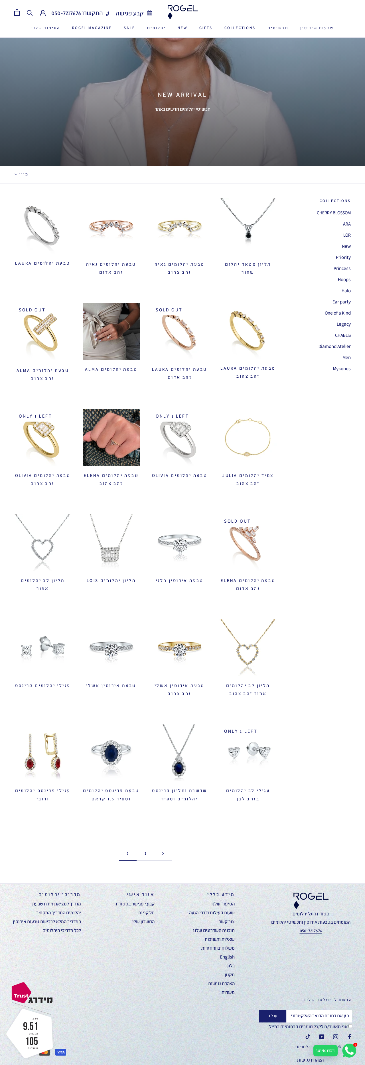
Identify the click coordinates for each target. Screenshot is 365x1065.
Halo (346, 291)
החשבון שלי (143, 922)
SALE (129, 28)
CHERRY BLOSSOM (334, 213)
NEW (182, 28)
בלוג (231, 966)
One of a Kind (338, 313)
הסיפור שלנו (45, 28)
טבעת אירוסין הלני (180, 581)
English (227, 957)
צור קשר (227, 922)
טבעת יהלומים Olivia (180, 476)
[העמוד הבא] (163, 854)
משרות (228, 993)
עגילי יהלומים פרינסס (43, 686)
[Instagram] (335, 1037)
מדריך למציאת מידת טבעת (56, 904)
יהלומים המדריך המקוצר (58, 913)
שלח (272, 1016)
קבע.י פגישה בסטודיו (135, 904)
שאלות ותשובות (220, 940)
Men (346, 358)
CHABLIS (343, 336)
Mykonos (342, 369)
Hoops (344, 280)
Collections (240, 28)
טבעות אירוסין (317, 28)
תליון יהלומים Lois (111, 581)
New (346, 246)
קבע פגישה (130, 14)
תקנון (230, 975)
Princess (342, 269)
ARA (347, 224)
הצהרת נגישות (221, 984)
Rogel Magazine (92, 28)
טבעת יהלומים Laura (42, 263)
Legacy (344, 324)
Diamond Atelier (335, 347)
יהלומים (156, 28)
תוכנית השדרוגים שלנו (214, 931)
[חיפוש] (30, 12)
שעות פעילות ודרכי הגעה (212, 913)
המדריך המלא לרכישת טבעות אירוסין (47, 922)
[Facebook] (349, 1037)
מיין (23, 174)
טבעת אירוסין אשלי (111, 686)
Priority (343, 258)
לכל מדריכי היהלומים (61, 931)
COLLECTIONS (335, 201)
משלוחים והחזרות (218, 948)
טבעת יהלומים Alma (111, 370)
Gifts (205, 28)
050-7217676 (66, 13)
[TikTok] (307, 1037)
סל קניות (146, 913)
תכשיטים (277, 28)
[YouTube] (321, 1037)
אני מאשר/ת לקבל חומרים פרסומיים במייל (308, 1027)
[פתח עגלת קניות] (17, 12)
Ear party (341, 302)
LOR (347, 235)
